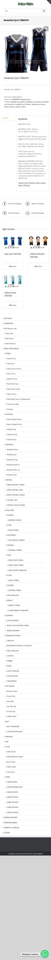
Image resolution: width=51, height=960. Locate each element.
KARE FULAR (11, 752)
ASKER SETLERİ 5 (13, 812)
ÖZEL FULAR (11, 767)
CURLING (10, 656)
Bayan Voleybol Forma (14, 424)
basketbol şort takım (38, 104)
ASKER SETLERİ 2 (13, 797)
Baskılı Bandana (10, 343)
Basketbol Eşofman (13, 465)
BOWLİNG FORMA (14, 520)
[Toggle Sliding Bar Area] (49, 2)
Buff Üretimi (9, 338)
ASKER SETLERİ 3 (13, 802)
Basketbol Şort (25, 99)
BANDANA (9, 737)
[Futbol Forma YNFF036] (13, 282)
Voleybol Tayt (11, 429)
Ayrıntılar (13, 266)
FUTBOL (8, 353)
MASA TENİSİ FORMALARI (17, 570)
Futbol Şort (10, 364)
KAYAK (9, 525)
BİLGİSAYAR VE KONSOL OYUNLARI (19, 646)
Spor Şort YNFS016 (12, 254)
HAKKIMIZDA (8, 323)
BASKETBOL (16, 99)
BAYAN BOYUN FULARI (15, 757)
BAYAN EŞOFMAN (13, 631)
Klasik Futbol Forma (13, 389)
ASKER (7, 777)
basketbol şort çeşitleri (17, 102)
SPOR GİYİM (9, 510)
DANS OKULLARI (12, 651)
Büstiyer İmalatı (12, 691)
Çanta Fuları (11, 772)
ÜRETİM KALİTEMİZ (10, 817)
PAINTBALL (10, 545)
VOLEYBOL (9, 414)
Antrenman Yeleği (13, 404)
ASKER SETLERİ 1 (12, 792)
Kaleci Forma (11, 374)
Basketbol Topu (12, 475)
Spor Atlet (10, 701)
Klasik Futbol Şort (13, 384)
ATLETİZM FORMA (14, 590)
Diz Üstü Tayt (11, 706)
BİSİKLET (10, 600)
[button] (46, 28)
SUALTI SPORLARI (13, 671)
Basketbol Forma (12, 449)
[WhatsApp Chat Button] (45, 953)
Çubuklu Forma (12, 379)
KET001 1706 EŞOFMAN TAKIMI (18, 625)
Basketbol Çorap (12, 460)
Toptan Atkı (9, 333)
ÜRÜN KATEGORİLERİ (11, 349)
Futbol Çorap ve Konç (14, 369)
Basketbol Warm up (13, 470)
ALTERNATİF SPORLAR (12, 636)
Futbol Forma (11, 358)
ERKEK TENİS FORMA (15, 560)
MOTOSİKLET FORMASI (16, 540)
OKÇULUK (10, 641)
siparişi (6, 107)
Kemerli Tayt (11, 696)
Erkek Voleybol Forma (14, 419)
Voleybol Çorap (12, 434)
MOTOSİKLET (11, 535)
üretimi (23, 107)
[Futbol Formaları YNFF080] (38, 243)
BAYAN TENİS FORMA (16, 565)
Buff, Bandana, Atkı (10, 328)
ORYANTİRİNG (12, 681)
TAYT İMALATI (10, 686)
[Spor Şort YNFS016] (13, 243)
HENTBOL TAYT (12, 500)
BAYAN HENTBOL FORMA (16, 495)
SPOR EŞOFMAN (13, 620)
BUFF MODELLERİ (13, 726)
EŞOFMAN (9, 615)
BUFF (7, 722)
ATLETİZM (10, 585)
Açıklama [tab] (5, 118)
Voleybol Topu (11, 439)
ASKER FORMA (12, 782)
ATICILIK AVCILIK (12, 676)
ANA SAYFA (8, 318)
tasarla (18, 107)
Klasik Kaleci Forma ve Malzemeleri (18, 399)
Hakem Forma (11, 394)
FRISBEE (9, 661)
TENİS (9, 555)
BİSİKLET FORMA (14, 605)
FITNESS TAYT (11, 716)
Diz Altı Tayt (11, 711)
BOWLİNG (10, 515)
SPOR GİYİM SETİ (13, 595)
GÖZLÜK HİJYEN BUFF (14, 732)
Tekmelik (10, 409)
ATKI (6, 742)
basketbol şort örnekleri (23, 104)
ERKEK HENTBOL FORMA (15, 485)
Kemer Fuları (11, 762)
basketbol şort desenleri (33, 102)
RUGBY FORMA (13, 580)
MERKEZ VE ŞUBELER (11, 827)
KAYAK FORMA (13, 530)
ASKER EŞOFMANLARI (14, 787)
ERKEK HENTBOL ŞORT (15, 490)
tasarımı (12, 107)
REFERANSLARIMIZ (10, 822)
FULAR (7, 747)
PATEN (9, 666)
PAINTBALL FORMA (15, 550)
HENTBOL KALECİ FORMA (16, 505)
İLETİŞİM (7, 833)
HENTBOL (8, 480)
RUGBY (9, 575)
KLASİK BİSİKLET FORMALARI (18, 610)
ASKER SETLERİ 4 (13, 807)
